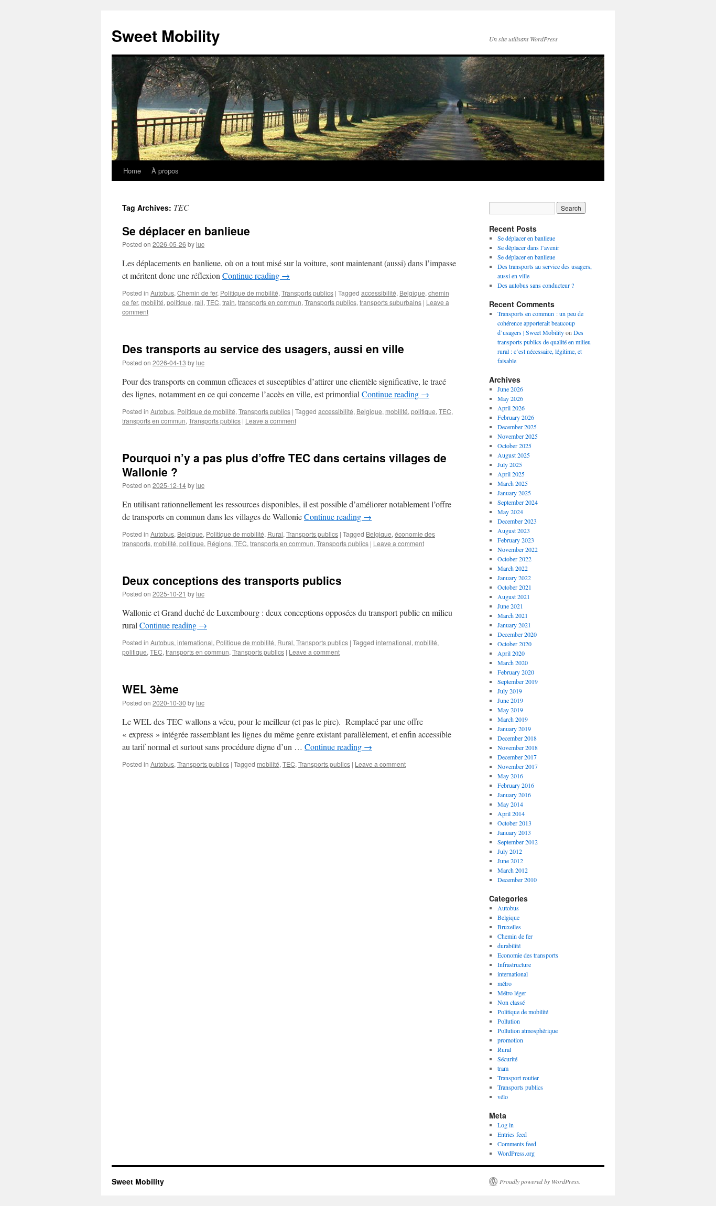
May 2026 (510, 398)
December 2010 (517, 879)
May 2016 (510, 776)
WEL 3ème (150, 689)
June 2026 (510, 389)
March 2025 (512, 483)
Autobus (162, 292)
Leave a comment (270, 420)
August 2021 (513, 596)
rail (198, 302)
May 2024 (510, 511)
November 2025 (517, 436)
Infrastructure (514, 964)
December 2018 (517, 738)
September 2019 (517, 681)
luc (200, 244)
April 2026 (511, 408)
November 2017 (517, 766)
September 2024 (517, 502)
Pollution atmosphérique (527, 1030)
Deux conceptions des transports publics (232, 580)
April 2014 (511, 813)
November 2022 (517, 549)
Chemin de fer (197, 292)
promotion (510, 1040)
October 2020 (514, 643)
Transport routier (518, 1077)
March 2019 (512, 719)
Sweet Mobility (166, 35)
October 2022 (514, 559)
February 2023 (515, 540)
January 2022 (514, 577)
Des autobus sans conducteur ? (535, 285)
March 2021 (512, 615)
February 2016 (515, 785)
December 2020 (517, 634)
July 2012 (509, 851)
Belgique (412, 292)
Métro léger (511, 992)
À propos (165, 171)
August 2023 (513, 530)
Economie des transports (527, 955)
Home (132, 171)
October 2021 (514, 587)
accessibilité (378, 292)
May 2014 (510, 804)
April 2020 (511, 653)
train (228, 302)
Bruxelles (509, 926)
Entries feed (512, 1134)
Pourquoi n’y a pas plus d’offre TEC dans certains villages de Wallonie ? (284, 465)
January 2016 (514, 794)
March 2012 (512, 870)
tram (502, 1068)
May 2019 (510, 709)
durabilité (508, 945)
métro (504, 983)
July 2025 (509, 464)
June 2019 (510, 700)
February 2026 (515, 417)
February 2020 (515, 672)
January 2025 (514, 492)
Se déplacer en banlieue (186, 230)
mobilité (152, 302)
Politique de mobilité (249, 292)
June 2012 (510, 860)
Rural (275, 533)
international (195, 642)
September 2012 (517, 842)
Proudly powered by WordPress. (540, 1181)
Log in (505, 1125)
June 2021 (510, 606)
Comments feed (516, 1143)
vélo (502, 1096)
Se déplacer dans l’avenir (528, 247)
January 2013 (514, 832)
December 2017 (517, 757)
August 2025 (513, 455)
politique (179, 302)
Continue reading (256, 275)
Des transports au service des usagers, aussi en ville (263, 348)
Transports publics (307, 292)
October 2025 (514, 445)
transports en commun (269, 302)
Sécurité (507, 1059)
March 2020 (512, 662)
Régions (219, 543)
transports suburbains (390, 302)
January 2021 (514, 625)
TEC (213, 302)
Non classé (511, 1002)
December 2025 (517, 426)
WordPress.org (516, 1153)
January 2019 (514, 728)
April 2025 (511, 474)
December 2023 (517, 521)
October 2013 (514, 823)
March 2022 (512, 568)
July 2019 (509, 691)
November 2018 (517, 747)
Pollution (508, 1021)
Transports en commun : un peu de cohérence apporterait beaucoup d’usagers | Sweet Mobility (540, 322)
